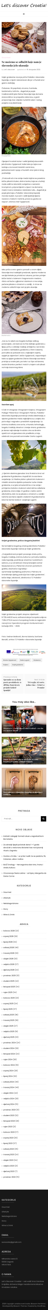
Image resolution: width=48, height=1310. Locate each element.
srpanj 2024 (8, 1070)
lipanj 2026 (8, 942)
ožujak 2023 (8, 1160)
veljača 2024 (8, 1098)
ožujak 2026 (8, 958)
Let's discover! (9, 69)
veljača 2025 (8, 1031)
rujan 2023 (7, 1126)
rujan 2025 (7, 992)
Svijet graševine (17, 665)
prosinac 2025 (9, 975)
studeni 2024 (9, 1048)
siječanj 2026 (8, 970)
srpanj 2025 (8, 1003)
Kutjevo (5, 665)
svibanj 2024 (8, 1082)
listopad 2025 (9, 986)
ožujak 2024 (8, 1093)
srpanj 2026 (8, 936)
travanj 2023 (8, 1154)
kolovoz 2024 (9, 1065)
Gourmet (6, 57)
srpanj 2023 (8, 1138)
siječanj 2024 (9, 1104)
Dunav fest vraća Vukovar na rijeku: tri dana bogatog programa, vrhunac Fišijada (20, 760)
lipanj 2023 (8, 1143)
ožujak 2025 (8, 1026)
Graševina (37, 660)
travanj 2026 (8, 953)
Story (5, 909)
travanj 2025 (8, 1020)
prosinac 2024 (9, 1042)
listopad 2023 (9, 1121)
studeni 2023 (8, 1115)
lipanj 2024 (8, 1076)
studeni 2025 (8, 981)
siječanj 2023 (8, 1171)
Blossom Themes (20, 1306)
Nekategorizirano (10, 903)
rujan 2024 (8, 1059)
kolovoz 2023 (9, 1132)
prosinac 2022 (9, 1177)
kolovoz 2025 (9, 998)
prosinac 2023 (9, 1110)
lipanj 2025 (8, 1009)
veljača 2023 (8, 1166)
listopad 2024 (9, 1054)
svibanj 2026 (8, 947)
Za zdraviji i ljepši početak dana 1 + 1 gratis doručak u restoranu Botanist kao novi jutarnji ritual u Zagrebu (23, 847)
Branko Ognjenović (9, 660)
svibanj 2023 (8, 1149)
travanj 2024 (8, 1087)
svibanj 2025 (8, 1014)
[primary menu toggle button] (24, 14)
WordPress (41, 1306)
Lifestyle (15, 756)
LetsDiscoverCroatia (22, 1304)
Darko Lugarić (24, 660)
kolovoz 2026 (9, 930)
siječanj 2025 (8, 1037)
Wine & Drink (9, 914)
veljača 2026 (8, 964)
